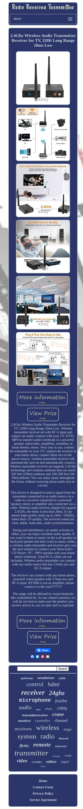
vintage (56, 756)
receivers (23, 728)
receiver (33, 692)
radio (47, 736)
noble (62, 678)
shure (48, 708)
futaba (61, 700)
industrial (61, 746)
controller (42, 721)
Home (43, 781)
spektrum (27, 678)
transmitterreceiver (35, 715)
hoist (43, 766)
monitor (24, 721)
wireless (47, 727)
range (68, 755)
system (27, 736)
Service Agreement (43, 800)
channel (61, 720)
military (51, 761)
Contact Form (43, 787)
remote (42, 744)
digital (65, 761)
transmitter (31, 753)
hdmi (54, 684)
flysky (24, 745)
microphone (35, 700)
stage (67, 729)
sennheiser (45, 678)
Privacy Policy (43, 793)
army (38, 709)
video (22, 760)
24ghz (57, 692)
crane (58, 714)
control (34, 684)
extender (37, 761)
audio (25, 707)
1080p (62, 708)
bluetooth (64, 738)
